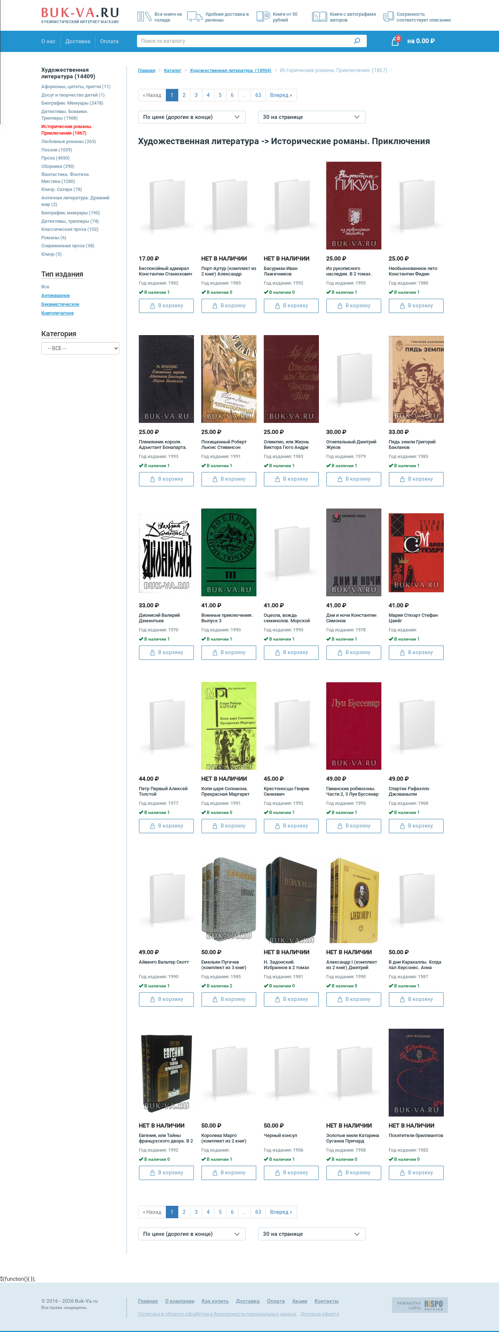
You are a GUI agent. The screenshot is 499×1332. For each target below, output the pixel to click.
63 (258, 95)
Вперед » (281, 95)
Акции (299, 1301)
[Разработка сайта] (420, 1304)
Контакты (327, 1301)
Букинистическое (60, 304)
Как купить (215, 1301)
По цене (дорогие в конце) (178, 117)
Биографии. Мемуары (72, 103)
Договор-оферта (320, 1314)
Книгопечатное (57, 313)
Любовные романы (68, 141)
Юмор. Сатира (61, 189)
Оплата (109, 41)
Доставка (77, 41)
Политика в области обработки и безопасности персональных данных (217, 1314)
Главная (146, 70)
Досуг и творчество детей (73, 95)
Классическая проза (70, 229)
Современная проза (68, 245)
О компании (179, 1301)
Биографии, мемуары (70, 212)
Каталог (172, 70)
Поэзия (56, 150)
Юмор (51, 254)
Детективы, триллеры (70, 221)
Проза (55, 158)
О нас (48, 41)
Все (45, 286)
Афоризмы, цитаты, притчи (76, 86)
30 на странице (283, 117)
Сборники (58, 166)
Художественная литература (230, 70)
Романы (53, 237)
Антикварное (55, 295)
